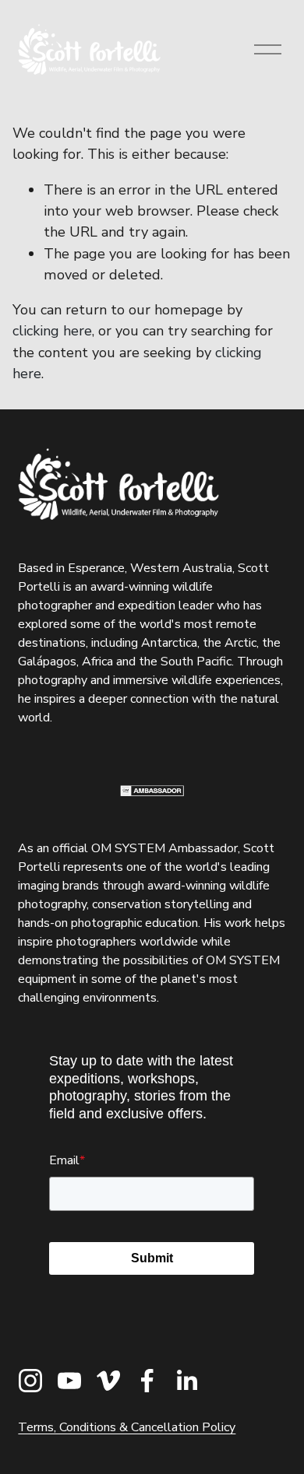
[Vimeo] (108, 1380)
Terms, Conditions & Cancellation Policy (126, 1427)
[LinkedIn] (186, 1380)
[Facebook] (147, 1380)
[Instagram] (30, 1380)
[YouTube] (69, 1380)
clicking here (52, 330)
